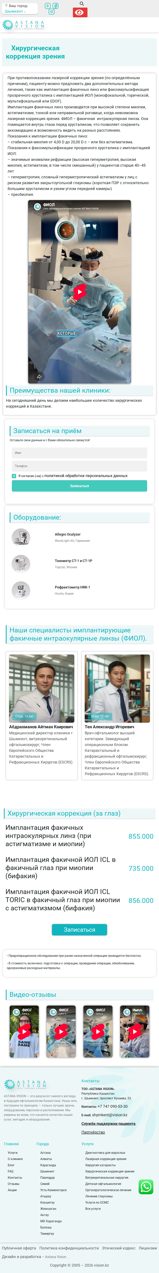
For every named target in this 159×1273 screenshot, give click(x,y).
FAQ (10, 1171)
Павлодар (47, 1177)
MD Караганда (51, 1221)
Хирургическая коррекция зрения (109, 1171)
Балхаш (46, 1227)
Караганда (48, 1165)
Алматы (46, 1159)
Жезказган (48, 1209)
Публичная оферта (19, 1248)
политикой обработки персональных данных (86, 475)
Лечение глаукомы (99, 1196)
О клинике (15, 1159)
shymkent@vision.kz (109, 1115)
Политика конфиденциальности (69, 1248)
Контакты (15, 1177)
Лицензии (148, 1248)
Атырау (45, 1196)
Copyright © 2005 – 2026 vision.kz (79, 1265)
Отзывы (13, 1184)
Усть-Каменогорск (53, 1190)
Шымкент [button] (14, 11)
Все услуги (93, 1209)
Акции (12, 1190)
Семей (44, 1184)
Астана (45, 1153)
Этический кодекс (118, 1248)
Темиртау (47, 1233)
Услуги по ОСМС (97, 1202)
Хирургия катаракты (100, 1165)
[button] (82, 4)
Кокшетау (47, 1202)
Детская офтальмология (103, 1184)
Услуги (12, 1153)
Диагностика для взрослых (105, 1153)
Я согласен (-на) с (73, 476)
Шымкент (47, 1171)
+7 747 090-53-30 (113, 1106)
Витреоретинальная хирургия (106, 1177)
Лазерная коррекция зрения (105, 1159)
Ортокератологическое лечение (108, 1190)
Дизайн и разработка (21, 1256)
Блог (11, 1165)
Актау (44, 1215)
